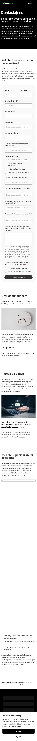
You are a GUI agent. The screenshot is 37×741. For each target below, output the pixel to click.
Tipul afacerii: (9, 122)
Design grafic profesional (16, 169)
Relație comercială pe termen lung (19, 271)
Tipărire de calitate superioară (17, 160)
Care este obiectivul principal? (16, 177)
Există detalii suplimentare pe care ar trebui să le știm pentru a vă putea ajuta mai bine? (18, 228)
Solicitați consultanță (18, 277)
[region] (18, 726)
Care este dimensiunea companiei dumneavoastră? (17, 144)
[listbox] (18, 127)
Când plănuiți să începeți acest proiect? (18, 189)
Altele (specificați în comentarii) (18, 172)
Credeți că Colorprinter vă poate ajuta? (18, 215)
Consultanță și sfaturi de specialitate (15, 164)
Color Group (25, 682)
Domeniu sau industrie (13, 133)
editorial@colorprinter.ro (10, 424)
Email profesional (11, 101)
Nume (7, 90)
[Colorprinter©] (8, 3)
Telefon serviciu (10, 112)
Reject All (18, 737)
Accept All (18, 731)
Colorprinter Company (7, 682)
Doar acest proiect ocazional (17, 268)
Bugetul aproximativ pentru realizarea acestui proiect (18, 202)
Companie (24, 90)
